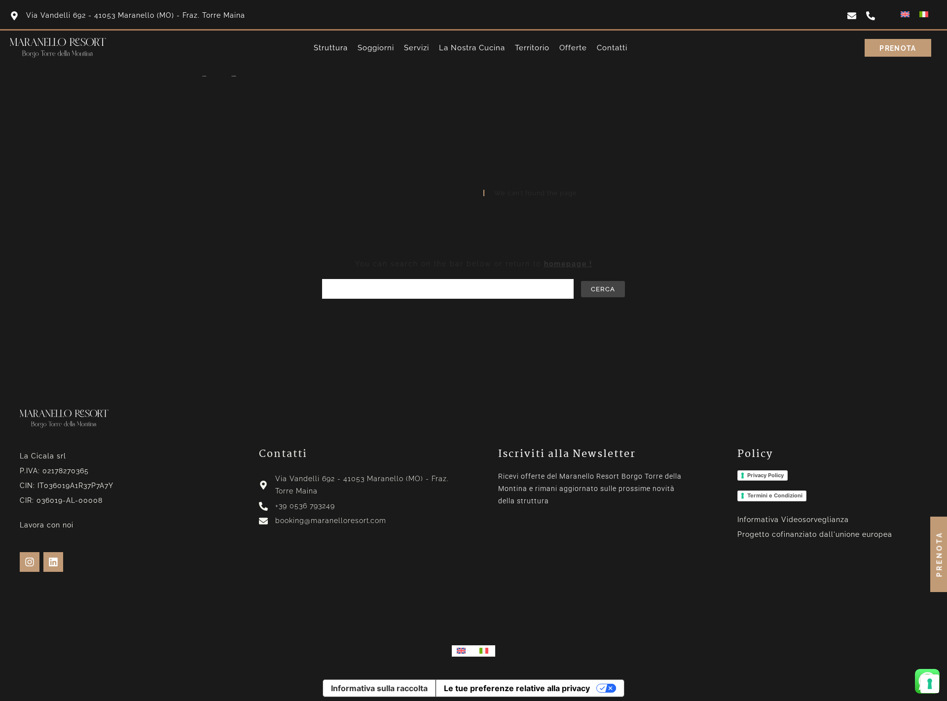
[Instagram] (29, 562)
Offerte (573, 48)
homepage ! (568, 264)
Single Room (204, 76)
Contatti (612, 48)
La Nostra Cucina (472, 48)
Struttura (331, 48)
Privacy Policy (765, 475)
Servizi (416, 48)
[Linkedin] (53, 562)
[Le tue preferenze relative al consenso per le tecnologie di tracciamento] (929, 683)
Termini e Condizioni (774, 495)
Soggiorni (376, 48)
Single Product (233, 76)
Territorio (532, 48)
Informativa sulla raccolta (379, 688)
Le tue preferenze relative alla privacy (517, 688)
